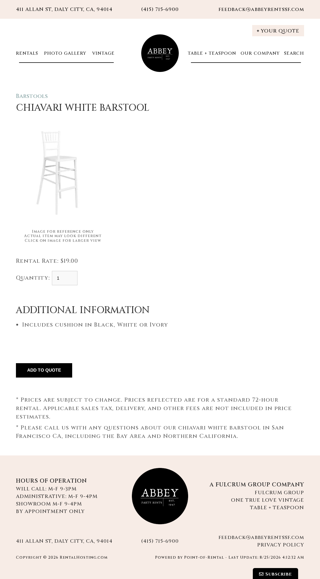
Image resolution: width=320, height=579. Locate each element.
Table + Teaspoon (212, 53)
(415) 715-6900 (160, 541)
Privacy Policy (280, 544)
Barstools (32, 96)
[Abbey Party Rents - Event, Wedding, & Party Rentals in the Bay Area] (160, 53)
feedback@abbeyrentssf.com (261, 9)
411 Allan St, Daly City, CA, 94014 (64, 9)
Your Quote (280, 31)
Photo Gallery (64, 53)
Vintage (103, 53)
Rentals (27, 53)
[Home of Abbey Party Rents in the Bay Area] (160, 496)
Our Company (260, 53)
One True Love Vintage (267, 500)
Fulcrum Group (279, 492)
